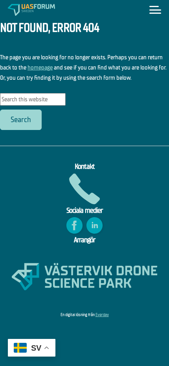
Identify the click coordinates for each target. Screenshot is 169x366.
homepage (40, 67)
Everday (102, 314)
